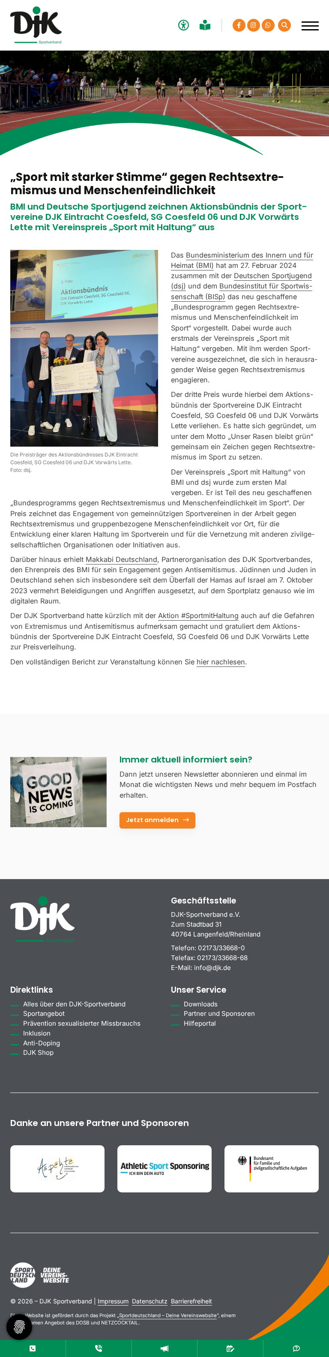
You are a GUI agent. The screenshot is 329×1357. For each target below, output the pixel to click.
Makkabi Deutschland (121, 559)
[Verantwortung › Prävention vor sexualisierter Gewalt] (99, 1348)
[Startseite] (36, 25)
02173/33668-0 (221, 948)
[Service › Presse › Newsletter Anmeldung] (58, 792)
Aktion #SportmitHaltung (198, 615)
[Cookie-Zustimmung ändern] (19, 1327)
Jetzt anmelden (152, 820)
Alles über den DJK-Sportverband (74, 1004)
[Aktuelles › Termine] (230, 1348)
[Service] (33, 1348)
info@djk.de (212, 968)
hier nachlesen (221, 661)
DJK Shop (38, 1052)
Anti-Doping (41, 1043)
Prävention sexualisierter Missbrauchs (82, 1023)
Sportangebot (44, 1013)
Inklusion (37, 1033)
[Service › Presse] (164, 1348)
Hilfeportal (200, 1023)
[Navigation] (307, 21)
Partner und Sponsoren (219, 1013)
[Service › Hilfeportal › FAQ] (296, 1348)
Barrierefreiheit (191, 1301)
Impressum (113, 1301)
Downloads (201, 1004)
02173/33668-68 (222, 958)
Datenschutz (149, 1301)
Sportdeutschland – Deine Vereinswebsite (168, 1315)
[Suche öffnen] (284, 25)
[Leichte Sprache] (206, 25)
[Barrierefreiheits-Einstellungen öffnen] (182, 25)
